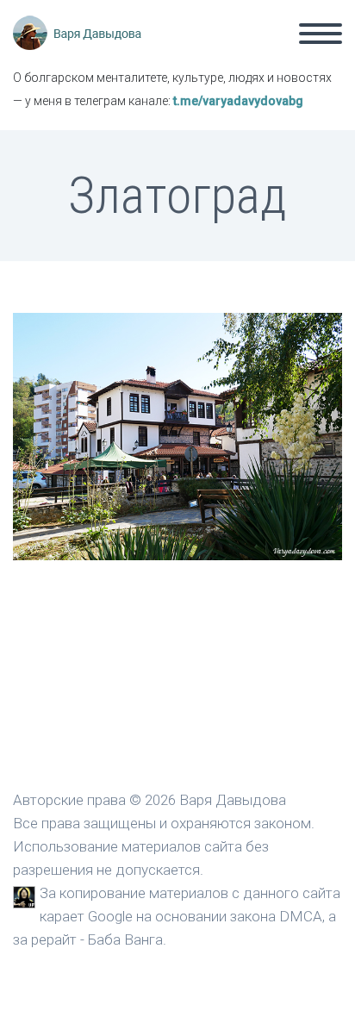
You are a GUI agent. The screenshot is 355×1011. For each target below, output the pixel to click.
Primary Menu (320, 34)
